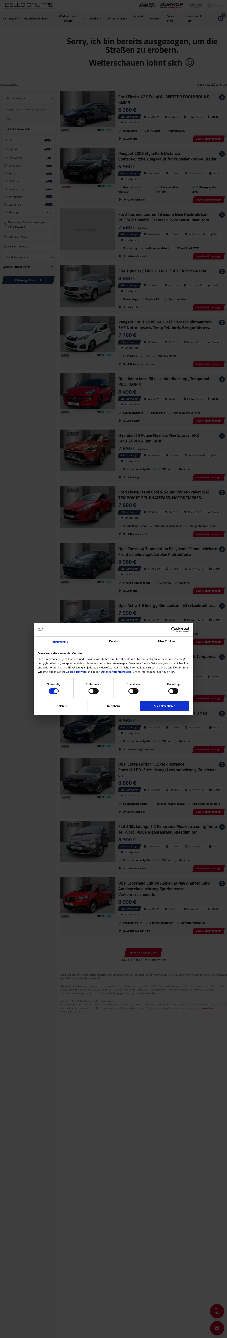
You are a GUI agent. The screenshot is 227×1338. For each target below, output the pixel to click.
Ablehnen (63, 705)
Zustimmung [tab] (60, 641)
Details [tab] (113, 641)
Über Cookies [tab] (166, 641)
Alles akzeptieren (164, 705)
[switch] (93, 691)
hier (171, 671)
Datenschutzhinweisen (116, 671)
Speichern (113, 705)
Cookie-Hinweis (76, 671)
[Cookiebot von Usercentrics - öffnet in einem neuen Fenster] (173, 629)
